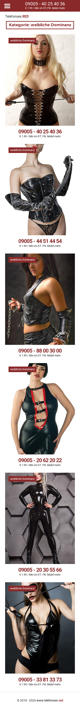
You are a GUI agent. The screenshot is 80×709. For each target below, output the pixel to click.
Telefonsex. (17, 16)
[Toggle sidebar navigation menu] (7, 6)
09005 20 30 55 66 (40, 570)
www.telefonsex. (49, 700)
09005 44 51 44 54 (40, 241)
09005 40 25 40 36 (40, 131)
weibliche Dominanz (22, 40)
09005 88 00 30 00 (40, 351)
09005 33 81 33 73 (40, 680)
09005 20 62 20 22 (40, 460)
